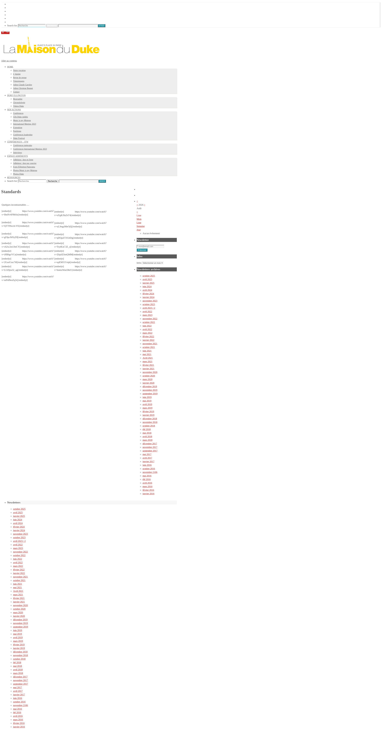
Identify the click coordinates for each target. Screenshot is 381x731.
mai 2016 (147, 475)
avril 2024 (147, 290)
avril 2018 (147, 436)
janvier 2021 (148, 368)
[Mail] (8, 33)
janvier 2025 (148, 283)
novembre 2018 (150, 422)
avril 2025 (147, 279)
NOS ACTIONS (15, 11)
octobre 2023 (149, 304)
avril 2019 (147, 404)
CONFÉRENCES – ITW (19, 15)
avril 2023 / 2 (149, 308)
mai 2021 (147, 354)
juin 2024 (147, 286)
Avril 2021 (148, 358)
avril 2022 (147, 311)
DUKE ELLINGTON (17, 7)
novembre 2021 (150, 343)
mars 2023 (147, 315)
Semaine (141, 226)
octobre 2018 (149, 425)
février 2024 (148, 293)
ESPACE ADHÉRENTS (19, 18)
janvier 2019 (148, 415)
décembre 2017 (150, 443)
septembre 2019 (150, 393)
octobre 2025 (149, 276)
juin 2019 (147, 397)
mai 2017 (147, 454)
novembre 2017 (150, 447)
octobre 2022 (149, 322)
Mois (139, 219)
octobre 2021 (149, 347)
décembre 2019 (150, 386)
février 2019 (148, 411)
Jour (139, 230)
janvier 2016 (148, 493)
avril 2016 (147, 483)
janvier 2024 (148, 297)
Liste (139, 222)
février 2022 (148, 336)
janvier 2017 (148, 461)
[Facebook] (3, 33)
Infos (139, 263)
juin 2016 (147, 465)
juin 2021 (147, 351)
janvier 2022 (148, 340)
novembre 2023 (150, 301)
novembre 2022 (150, 318)
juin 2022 (147, 326)
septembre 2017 (150, 450)
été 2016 (147, 479)
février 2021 (148, 365)
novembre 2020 (150, 372)
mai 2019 (147, 400)
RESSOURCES (15, 22)
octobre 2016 (149, 468)
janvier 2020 (148, 383)
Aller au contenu (9, 61)
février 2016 (148, 490)
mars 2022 (147, 333)
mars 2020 (147, 379)
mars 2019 (147, 408)
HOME (10, 4)
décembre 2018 (150, 418)
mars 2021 (147, 361)
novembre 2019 (150, 390)
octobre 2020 (149, 376)
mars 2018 (147, 440)
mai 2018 (147, 433)
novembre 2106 (150, 472)
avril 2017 (147, 458)
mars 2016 (147, 486)
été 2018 (147, 429)
